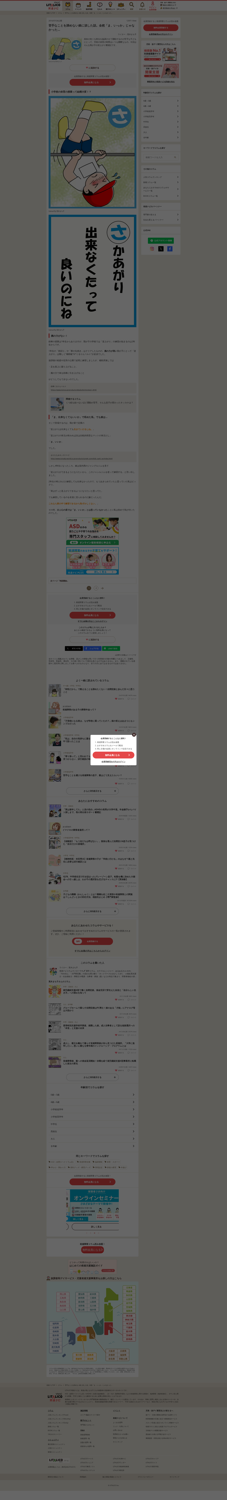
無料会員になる (112, 755)
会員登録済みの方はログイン (113, 761)
